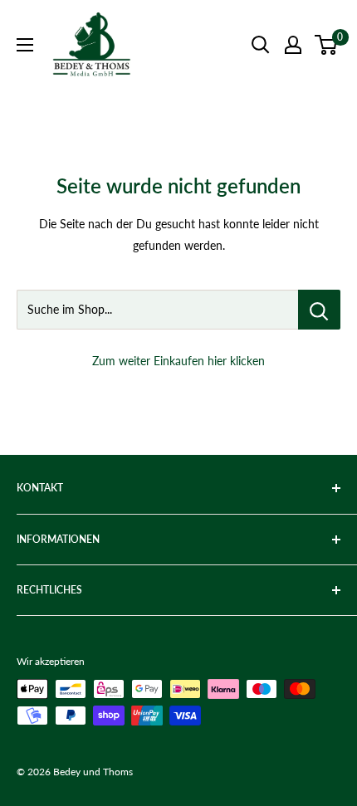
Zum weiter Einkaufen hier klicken (178, 361)
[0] (326, 45)
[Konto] (293, 45)
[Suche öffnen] (261, 45)
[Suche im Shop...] (319, 310)
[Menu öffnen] (25, 44)
